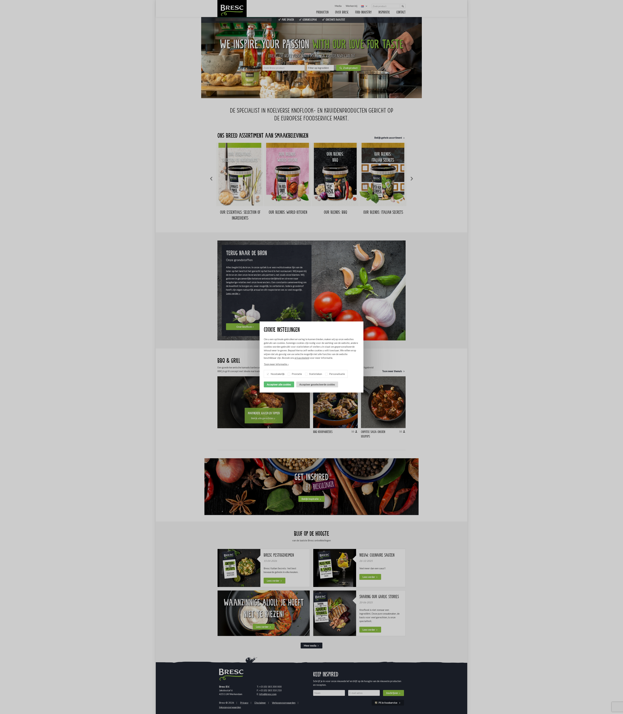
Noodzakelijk (277, 373)
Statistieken (315, 373)
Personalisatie (337, 373)
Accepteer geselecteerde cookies (317, 384)
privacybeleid (302, 357)
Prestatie (296, 373)
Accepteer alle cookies (279, 384)
